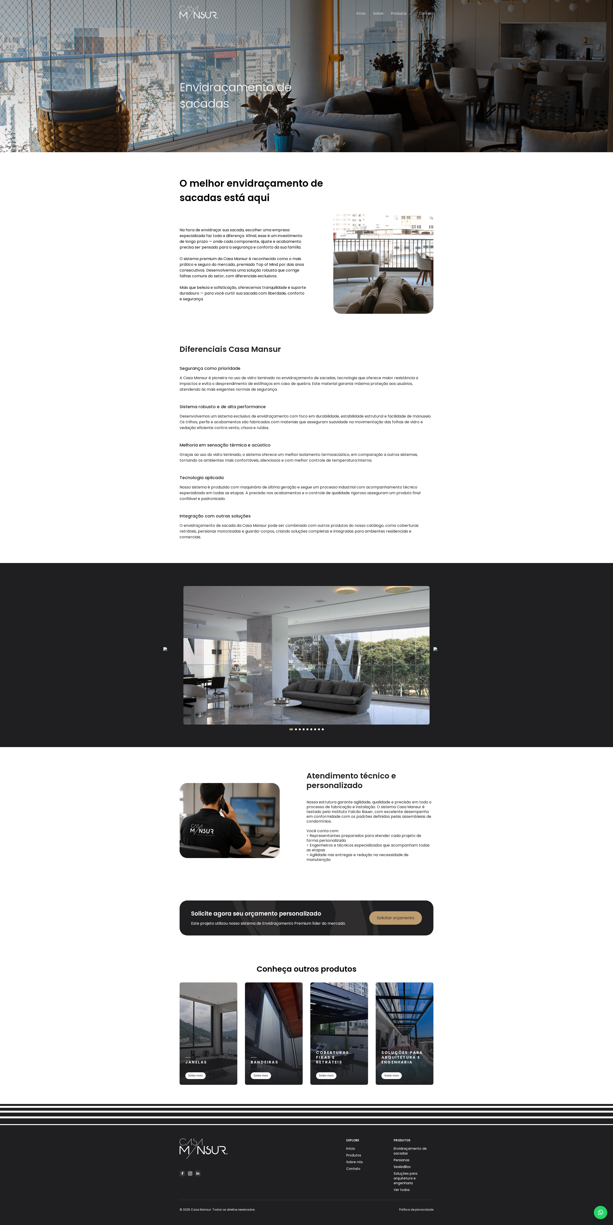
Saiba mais (195, 1075)
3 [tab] (300, 729)
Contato (426, 13)
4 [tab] (304, 729)
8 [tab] (319, 729)
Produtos (399, 13)
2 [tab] (296, 729)
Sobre (378, 13)
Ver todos (402, 1189)
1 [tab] (291, 729)
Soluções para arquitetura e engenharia (405, 1178)
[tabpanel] (306, 655)
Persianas (401, 1160)
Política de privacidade (416, 1210)
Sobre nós (354, 1162)
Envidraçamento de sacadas (410, 1151)
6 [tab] (311, 729)
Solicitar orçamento (395, 918)
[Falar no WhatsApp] (600, 1212)
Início (361, 13)
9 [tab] (323, 729)
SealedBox (402, 1166)
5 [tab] (307, 729)
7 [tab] (315, 729)
